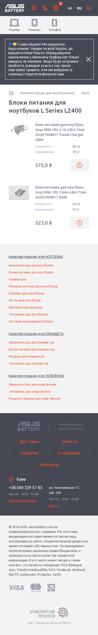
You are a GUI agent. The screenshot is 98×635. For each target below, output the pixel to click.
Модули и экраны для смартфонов (34, 398)
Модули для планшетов (26, 356)
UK (70, 8)
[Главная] (11, 93)
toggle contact (45, 8)
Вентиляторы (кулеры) (25, 307)
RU (79, 8)
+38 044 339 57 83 (25, 487)
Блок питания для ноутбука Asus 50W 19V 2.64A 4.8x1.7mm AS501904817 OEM (60, 192)
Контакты (49, 464)
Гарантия (29, 453)
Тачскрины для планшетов (28, 363)
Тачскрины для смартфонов (29, 391)
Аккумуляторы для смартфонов (32, 384)
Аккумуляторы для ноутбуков (31, 265)
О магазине (69, 453)
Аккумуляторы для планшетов (31, 342)
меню (89, 8)
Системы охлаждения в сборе (31, 321)
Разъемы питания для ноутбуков (33, 286)
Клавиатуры (17, 279)
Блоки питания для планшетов (31, 349)
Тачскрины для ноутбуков (28, 314)
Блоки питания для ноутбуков (31, 272)
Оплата (69, 441)
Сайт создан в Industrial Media (49, 622)
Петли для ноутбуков (24, 300)
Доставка (29, 441)
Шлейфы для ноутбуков (26, 293)
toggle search (34, 8)
